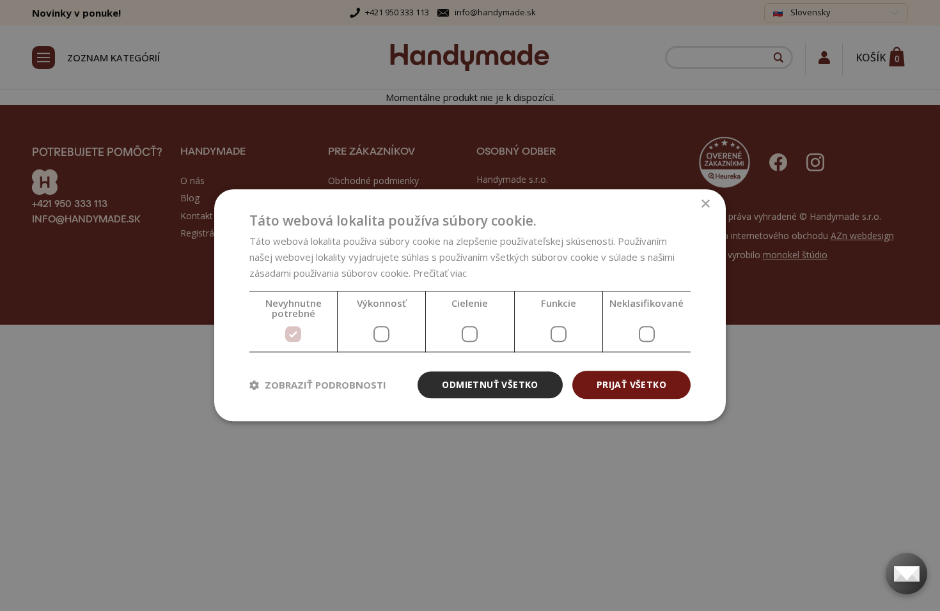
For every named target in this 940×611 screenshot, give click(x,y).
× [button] (705, 204)
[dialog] (470, 305)
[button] (317, 385)
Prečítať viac (440, 273)
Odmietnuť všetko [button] (490, 384)
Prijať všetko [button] (631, 384)
